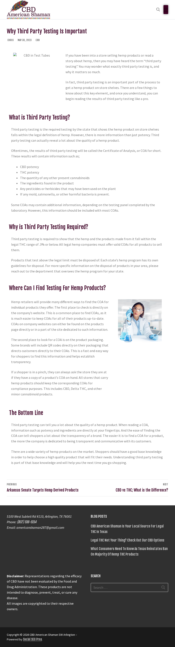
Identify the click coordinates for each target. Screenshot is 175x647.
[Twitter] (102, 636)
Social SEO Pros (32, 639)
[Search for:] (129, 587)
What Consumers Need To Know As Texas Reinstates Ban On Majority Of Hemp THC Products (129, 551)
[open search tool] (158, 9)
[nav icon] (165, 9)
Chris (10, 40)
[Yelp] (125, 636)
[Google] (117, 636)
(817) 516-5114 (26, 522)
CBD (37, 40)
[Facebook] (94, 636)
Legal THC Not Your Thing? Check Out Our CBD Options (127, 540)
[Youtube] (110, 636)
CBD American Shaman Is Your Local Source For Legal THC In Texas (127, 529)
